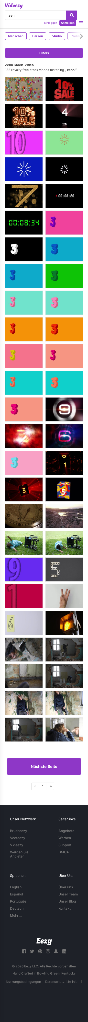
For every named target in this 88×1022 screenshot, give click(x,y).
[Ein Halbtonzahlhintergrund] (24, 596)
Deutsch (16, 908)
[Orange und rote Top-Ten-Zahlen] (24, 329)
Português (18, 901)
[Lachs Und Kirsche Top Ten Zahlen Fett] (24, 409)
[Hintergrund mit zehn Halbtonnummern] (24, 142)
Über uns (65, 887)
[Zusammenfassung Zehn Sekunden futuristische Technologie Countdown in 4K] (24, 489)
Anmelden (68, 22)
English (16, 887)
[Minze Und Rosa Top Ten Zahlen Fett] (64, 303)
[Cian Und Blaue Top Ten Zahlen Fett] (64, 249)
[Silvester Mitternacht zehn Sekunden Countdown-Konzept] (24, 436)
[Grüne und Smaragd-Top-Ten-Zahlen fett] (64, 276)
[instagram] (48, 951)
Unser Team (68, 894)
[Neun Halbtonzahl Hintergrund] (24, 569)
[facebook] (24, 951)
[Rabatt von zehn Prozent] (24, 116)
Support (64, 845)
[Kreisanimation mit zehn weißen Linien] (24, 169)
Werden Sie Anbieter (19, 854)
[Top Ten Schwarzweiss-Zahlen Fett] (24, 249)
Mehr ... (16, 915)
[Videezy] (14, 6)
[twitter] (32, 951)
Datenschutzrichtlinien (62, 982)
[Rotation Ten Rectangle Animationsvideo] (64, 142)
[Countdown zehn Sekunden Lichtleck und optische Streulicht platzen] (64, 409)
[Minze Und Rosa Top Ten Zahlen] (24, 303)
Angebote (66, 831)
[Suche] (71, 15)
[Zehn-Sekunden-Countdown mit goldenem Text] (24, 196)
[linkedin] (64, 951)
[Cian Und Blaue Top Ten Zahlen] (24, 276)
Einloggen (50, 22)
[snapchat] (56, 951)
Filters (44, 53)
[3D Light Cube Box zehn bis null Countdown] (64, 463)
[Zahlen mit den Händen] (64, 596)
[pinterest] (40, 951)
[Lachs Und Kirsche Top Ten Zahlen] (64, 356)
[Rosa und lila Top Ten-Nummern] (64, 223)
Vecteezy (17, 838)
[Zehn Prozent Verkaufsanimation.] (64, 89)
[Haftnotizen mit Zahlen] (24, 623)
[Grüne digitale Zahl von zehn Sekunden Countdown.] (24, 223)
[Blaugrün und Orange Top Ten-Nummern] (24, 383)
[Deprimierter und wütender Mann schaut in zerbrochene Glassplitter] (24, 649)
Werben (64, 838)
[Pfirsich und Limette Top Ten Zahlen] (24, 356)
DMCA (63, 852)
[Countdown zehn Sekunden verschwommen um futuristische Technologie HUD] (64, 436)
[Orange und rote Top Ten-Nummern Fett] (64, 329)
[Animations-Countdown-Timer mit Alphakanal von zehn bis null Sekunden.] (64, 489)
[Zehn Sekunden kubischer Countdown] (64, 116)
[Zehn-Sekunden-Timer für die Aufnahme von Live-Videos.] (64, 196)
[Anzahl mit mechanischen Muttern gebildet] (64, 569)
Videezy (16, 845)
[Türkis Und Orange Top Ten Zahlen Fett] (64, 383)
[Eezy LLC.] (44, 941)
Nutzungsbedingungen (23, 982)
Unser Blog (67, 901)
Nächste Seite (44, 766)
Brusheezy (18, 831)
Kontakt (64, 908)
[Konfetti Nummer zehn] (24, 89)
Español (16, 894)
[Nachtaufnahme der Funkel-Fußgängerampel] (64, 623)
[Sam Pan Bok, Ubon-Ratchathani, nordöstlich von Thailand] (64, 516)
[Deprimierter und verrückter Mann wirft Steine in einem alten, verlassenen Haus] (64, 676)
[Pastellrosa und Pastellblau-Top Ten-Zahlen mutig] (24, 463)
